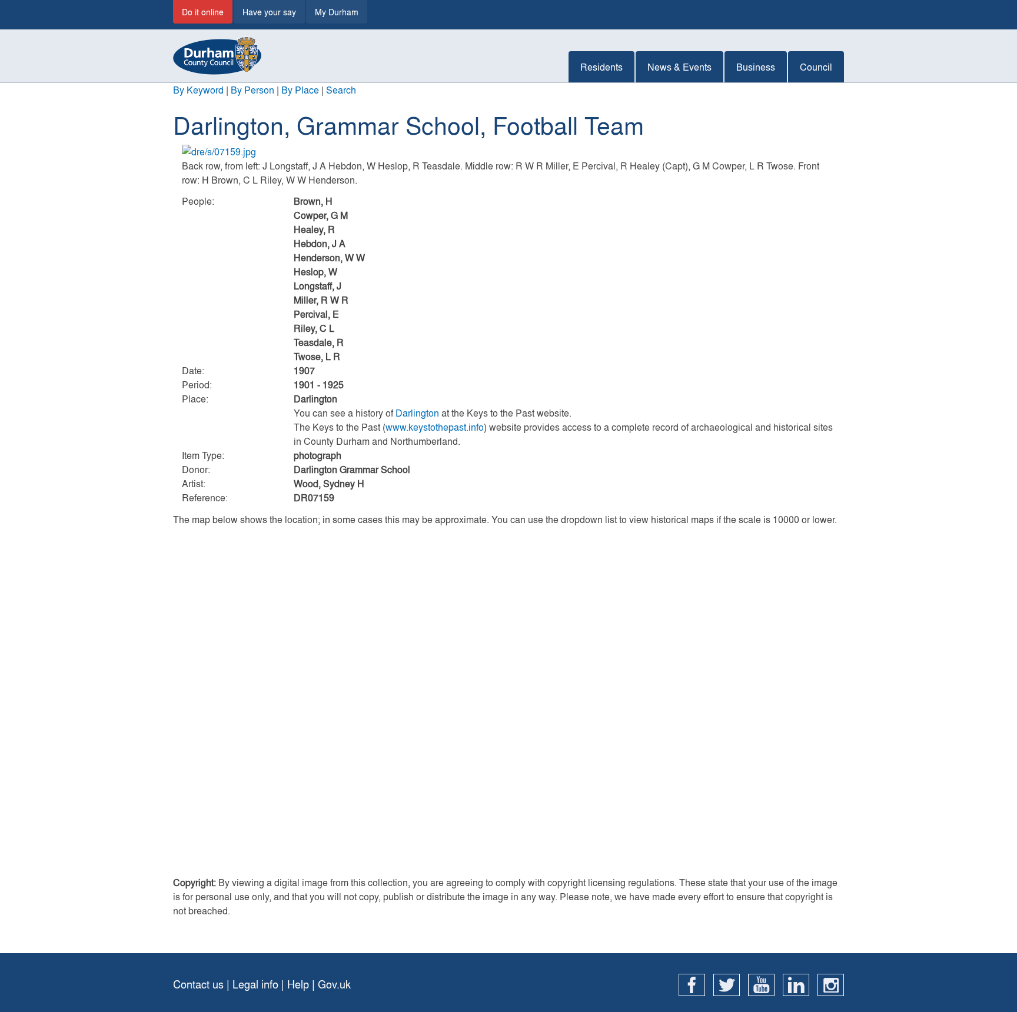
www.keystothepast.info (434, 427)
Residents (601, 67)
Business (755, 67)
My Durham (336, 12)
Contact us (198, 984)
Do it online (203, 12)
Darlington (417, 413)
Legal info (255, 984)
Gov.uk (334, 984)
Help (298, 984)
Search (341, 89)
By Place (300, 89)
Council (816, 67)
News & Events (679, 67)
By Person (252, 89)
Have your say (269, 12)
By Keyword (198, 89)
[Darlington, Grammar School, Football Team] (508, 152)
